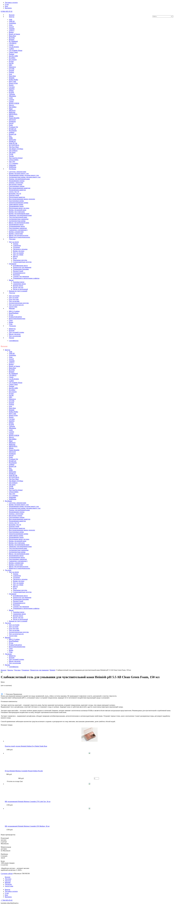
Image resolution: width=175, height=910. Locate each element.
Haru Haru (12, 76)
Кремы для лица (18, 251)
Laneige (11, 99)
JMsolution (12, 96)
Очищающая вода (19, 273)
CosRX (11, 48)
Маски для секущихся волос (18, 235)
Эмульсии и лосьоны (20, 249)
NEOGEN (12, 119)
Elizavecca (12, 67)
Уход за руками (14, 296)
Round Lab (12, 134)
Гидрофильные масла (20, 265)
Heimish (11, 78)
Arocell (11, 27)
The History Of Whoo (16, 149)
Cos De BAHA (14, 47)
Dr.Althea (12, 58)
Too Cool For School (15, 158)
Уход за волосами (15, 336)
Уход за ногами (14, 301)
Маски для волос (15, 334)
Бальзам (11, 330)
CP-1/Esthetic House (15, 50)
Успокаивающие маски (17, 226)
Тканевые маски (18, 282)
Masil (10, 109)
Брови (11, 322)
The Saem (12, 152)
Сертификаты (13, 340)
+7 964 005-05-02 (6, 900)
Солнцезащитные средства (22, 262)
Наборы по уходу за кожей (18, 291)
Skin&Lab (12, 141)
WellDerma (12, 167)
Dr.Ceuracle (13, 59)
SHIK (11, 138)
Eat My (11, 63)
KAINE (11, 92)
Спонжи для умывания (21, 276)
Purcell (11, 123)
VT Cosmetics (13, 163)
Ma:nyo (11, 105)
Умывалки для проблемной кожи (20, 215)
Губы (10, 324)
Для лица (12, 239)
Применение (17, 694)
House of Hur (13, 83)
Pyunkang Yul (13, 127)
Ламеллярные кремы (16, 204)
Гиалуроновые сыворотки (18, 228)
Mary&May (13, 107)
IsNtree (11, 90)
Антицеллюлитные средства (19, 303)
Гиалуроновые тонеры (16, 186)
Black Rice (12, 36)
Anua (10, 25)
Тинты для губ (14, 192)
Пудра (11, 315)
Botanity (11, 39)
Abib (10, 19)
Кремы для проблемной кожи (19, 213)
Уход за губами (18, 254)
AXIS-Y (11, 30)
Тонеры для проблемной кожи (19, 179)
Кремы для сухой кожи (17, 212)
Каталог (12, 15)
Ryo (10, 136)
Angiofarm (12, 23)
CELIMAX (12, 43)
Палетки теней (14, 195)
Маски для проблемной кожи (19, 222)
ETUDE (11, 69)
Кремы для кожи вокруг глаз (19, 173)
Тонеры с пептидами (16, 182)
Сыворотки (17, 245)
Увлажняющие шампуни (17, 190)
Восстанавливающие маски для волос (22, 199)
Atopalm (11, 28)
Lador (11, 98)
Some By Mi (13, 143)
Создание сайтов (6, 873)
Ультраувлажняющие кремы (18, 202)
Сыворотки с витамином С (18, 230)
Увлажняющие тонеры (16, 181)
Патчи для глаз (18, 287)
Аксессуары (13, 306)
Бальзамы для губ (15, 193)
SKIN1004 (12, 140)
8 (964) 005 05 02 (6, 11)
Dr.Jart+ (11, 61)
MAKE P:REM (14, 103)
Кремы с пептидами (16, 233)
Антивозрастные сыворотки (18, 219)
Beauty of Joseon (14, 34)
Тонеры (15, 244)
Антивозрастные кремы (17, 221)
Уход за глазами (18, 253)
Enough (11, 70)
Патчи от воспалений (20, 289)
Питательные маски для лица (19, 208)
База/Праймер (13, 313)
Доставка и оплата (11, 2)
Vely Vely (12, 161)
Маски (11, 280)
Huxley (11, 85)
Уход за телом (13, 297)
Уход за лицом (14, 242)
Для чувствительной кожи (18, 217)
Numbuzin (12, 121)
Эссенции (16, 247)
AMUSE (12, 21)
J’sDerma (12, 94)
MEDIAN (12, 110)
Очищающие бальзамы (21, 269)
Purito (11, 125)
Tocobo (11, 156)
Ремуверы (16, 274)
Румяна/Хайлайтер (15, 317)
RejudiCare (12, 129)
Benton (11, 32)
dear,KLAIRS (13, 56)
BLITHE (12, 38)
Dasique (11, 54)
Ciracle (11, 45)
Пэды (15, 258)
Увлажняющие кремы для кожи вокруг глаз (24, 175)
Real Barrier (13, 130)
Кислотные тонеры (15, 184)
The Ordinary (13, 150)
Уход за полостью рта (16, 305)
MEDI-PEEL (13, 114)
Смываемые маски (19, 284)
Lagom (11, 101)
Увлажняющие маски (16, 224)
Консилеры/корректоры (17, 318)
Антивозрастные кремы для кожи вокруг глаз (24, 177)
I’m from (12, 87)
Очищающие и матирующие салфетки (26, 278)
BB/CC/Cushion (14, 311)
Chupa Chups (13, 52)
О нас (7, 4)
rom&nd (11, 132)
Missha (11, 116)
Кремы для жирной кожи (17, 210)
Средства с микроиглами (17, 171)
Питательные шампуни (17, 197)
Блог (6, 6)
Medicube (12, 112)
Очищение (12, 264)
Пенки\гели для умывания (22, 267)
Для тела (12, 293)
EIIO (10, 65)
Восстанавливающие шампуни (19, 188)
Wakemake (12, 165)
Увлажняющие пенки (16, 206)
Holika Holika (13, 79)
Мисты (15, 256)
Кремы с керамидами (16, 232)
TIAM (11, 154)
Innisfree (11, 89)
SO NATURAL (14, 145)
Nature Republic (14, 118)
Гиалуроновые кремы (16, 201)
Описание (9, 694)
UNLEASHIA (13, 160)
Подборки (12, 169)
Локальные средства (20, 260)
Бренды (11, 17)
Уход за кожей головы (16, 332)
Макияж (12, 308)
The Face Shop (14, 147)
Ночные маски (18, 285)
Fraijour (11, 72)
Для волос (12, 326)
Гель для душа (14, 299)
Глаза (11, 320)
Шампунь (12, 329)
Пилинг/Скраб (18, 271)
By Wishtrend (13, 41)
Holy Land (12, 81)
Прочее (11, 338)
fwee (10, 74)
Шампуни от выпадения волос (19, 237)
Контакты (8, 8)
